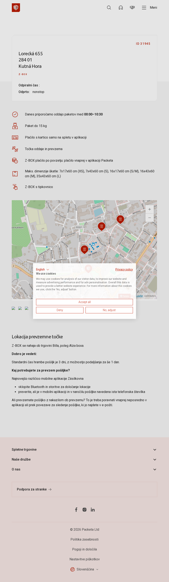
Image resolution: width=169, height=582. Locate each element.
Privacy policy (124, 269)
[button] (42, 269)
